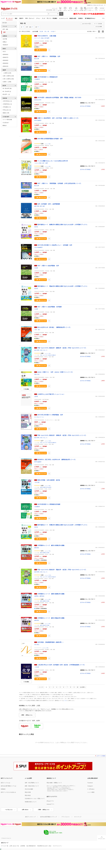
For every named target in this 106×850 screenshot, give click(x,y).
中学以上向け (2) (7, 110)
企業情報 (22, 846)
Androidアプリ (50, 804)
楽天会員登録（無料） (51, 10)
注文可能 (5, 39)
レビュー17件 (48, 575)
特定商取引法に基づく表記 (44, 846)
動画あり (5, 125)
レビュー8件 (47, 485)
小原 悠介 (37, 329)
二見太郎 (36, 667)
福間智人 (36, 596)
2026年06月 (5, 54)
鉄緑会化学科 (37, 99)
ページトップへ (101, 838)
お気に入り (76, 10)
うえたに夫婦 (37, 163)
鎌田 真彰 (36, 206)
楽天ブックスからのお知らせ (8, 792)
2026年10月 (5, 66)
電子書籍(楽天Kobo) (90, 18)
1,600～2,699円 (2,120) (8, 76)
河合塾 (36, 268)
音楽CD (21, 18)
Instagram (90, 786)
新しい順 (47, 31)
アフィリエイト (66, 816)
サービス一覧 (102, 10)
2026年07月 (5, 57)
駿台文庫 (36, 58)
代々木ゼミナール (39, 417)
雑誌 (16, 18)
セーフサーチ (85, 23)
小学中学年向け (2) (7, 101)
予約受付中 (5, 44)
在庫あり (5, 42)
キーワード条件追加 (98, 23)
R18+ (103, 18)
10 (77, 687)
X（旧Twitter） (91, 789)
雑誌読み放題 (72, 18)
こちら (65, 700)
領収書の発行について (30, 801)
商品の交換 (28, 792)
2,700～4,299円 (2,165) (8, 78)
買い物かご (60, 10)
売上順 (41, 31)
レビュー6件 (47, 599)
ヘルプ (96, 10)
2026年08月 (5, 60)
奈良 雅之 (36, 644)
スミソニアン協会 (39, 38)
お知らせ (65, 10)
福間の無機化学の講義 (44, 601)
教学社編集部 (37, 120)
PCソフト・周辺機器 (52, 18)
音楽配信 (80, 18)
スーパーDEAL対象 (7, 119)
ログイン (54, 8)
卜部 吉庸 (36, 482)
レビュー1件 (45, 647)
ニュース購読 (90, 792)
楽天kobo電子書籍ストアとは (8, 786)
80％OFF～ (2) (6, 94)
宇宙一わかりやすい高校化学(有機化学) (48, 442)
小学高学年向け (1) (7, 104)
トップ (2, 18)
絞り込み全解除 (99, 26)
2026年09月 (5, 63)
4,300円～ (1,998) (7, 81)
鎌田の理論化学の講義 (44, 625)
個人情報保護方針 (31, 846)
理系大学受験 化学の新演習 (45, 487)
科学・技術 (5, 29)
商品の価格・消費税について (54, 782)
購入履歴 (81, 10)
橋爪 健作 (42, 206)
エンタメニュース (63, 18)
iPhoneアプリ (50, 801)
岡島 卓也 (36, 374)
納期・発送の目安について (32, 786)
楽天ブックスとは (5, 782)
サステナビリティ (57, 846)
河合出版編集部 (38, 247)
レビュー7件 (47, 353)
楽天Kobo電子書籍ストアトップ (48, 816)
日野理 (36, 396)
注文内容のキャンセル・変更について (35, 798)
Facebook (90, 782)
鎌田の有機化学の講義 (44, 552)
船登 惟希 (36, 350)
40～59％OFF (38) (7, 88)
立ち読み (27, 389)
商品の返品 (28, 795)
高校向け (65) (6, 112)
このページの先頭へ (101, 755)
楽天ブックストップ (30, 816)
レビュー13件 (48, 440)
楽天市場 (102, 8)
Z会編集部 (37, 79)
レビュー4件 (47, 143)
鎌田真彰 (36, 547)
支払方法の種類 (29, 789)
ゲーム (38, 18)
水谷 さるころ (43, 350)
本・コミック (9, 18)
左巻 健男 (46, 38)
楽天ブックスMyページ (88, 10)
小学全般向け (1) (7, 107)
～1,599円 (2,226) (7, 73)
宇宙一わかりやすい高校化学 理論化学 (48, 576)
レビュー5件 (47, 623)
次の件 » (82, 687)
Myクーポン (70, 10)
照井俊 (36, 226)
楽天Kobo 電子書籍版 (85, 106)
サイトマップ (77, 816)
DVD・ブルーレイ (29, 18)
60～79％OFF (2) (7, 91)
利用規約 (3, 789)
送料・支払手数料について (32, 782)
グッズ (43, 18)
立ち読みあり (6, 122)
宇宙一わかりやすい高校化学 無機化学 (48, 355)
